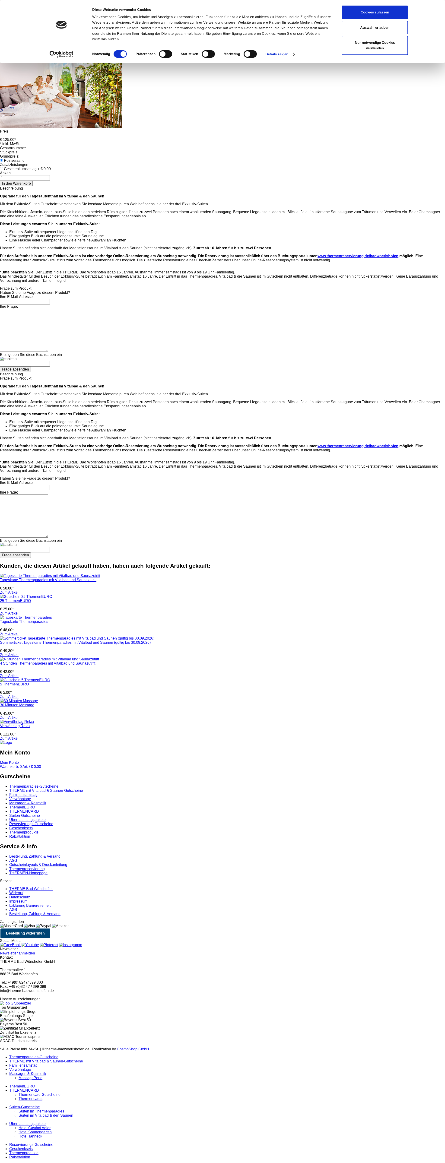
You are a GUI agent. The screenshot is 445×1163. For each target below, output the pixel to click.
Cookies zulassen (375, 12)
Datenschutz (19, 897)
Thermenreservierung (27, 869)
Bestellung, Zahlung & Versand (34, 856)
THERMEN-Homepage (28, 873)
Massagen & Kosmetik (27, 803)
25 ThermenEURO (15, 601)
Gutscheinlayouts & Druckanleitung (38, 865)
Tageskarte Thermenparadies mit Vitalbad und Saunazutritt (48, 580)
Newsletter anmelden (17, 953)
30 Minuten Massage (17, 705)
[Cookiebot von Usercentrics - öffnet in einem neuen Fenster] (61, 54)
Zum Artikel (9, 592)
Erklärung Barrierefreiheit (30, 905)
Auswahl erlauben (374, 27)
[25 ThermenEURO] (26, 597)
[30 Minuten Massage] (19, 701)
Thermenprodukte (23, 832)
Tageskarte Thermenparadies (24, 622)
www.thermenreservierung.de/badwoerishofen (358, 256)
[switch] (165, 54)
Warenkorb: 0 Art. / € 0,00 (20, 767)
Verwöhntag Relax (15, 726)
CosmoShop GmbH (133, 1049)
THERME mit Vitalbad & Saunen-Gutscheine (46, 790)
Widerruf (16, 893)
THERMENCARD (24, 811)
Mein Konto (9, 762)
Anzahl (6, 173)
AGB (13, 860)
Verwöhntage (20, 799)
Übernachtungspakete (27, 820)
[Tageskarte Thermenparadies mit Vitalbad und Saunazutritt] (50, 576)
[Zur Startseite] (6, 743)
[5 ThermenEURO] (25, 680)
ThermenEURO (22, 807)
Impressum (18, 901)
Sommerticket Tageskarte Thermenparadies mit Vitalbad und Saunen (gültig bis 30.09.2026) (75, 642)
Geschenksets (21, 828)
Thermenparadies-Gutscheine (33, 786)
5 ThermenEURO (14, 684)
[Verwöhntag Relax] (17, 722)
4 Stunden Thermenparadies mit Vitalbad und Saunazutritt (47, 663)
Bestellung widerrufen (25, 933)
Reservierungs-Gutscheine (31, 824)
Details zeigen (276, 54)
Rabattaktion (19, 836)
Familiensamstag (23, 795)
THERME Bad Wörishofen (31, 889)
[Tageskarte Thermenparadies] (26, 617)
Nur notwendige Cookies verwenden (375, 45)
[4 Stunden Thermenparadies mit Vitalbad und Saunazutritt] (49, 659)
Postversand (14, 160)
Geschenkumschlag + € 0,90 (27, 169)
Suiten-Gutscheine (24, 816)
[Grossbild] (61, 127)
